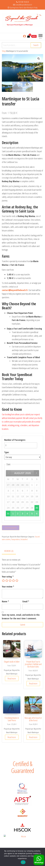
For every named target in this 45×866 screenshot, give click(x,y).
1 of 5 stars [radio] (3, 580)
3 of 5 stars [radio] (10, 580)
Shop (4, 50)
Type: (6, 452)
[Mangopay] (22, 813)
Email (25, 601)
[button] (38, 58)
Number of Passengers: (15, 439)
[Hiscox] (22, 827)
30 (37, 508)
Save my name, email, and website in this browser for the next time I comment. (21, 616)
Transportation (15, 539)
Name (5, 601)
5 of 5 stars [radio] (16, 580)
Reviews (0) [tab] (8, 550)
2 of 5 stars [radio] (6, 580)
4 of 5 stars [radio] (13, 580)
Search (35, 45)
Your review (8, 586)
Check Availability (10, 527)
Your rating (8, 576)
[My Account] (24, 36)
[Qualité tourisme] (22, 788)
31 (8, 513)
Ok (23, 862)
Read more (12, 678)
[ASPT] (22, 800)
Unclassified (24, 539)
